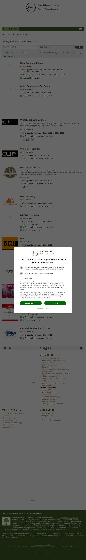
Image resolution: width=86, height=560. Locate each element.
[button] (43, 278)
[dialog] (43, 280)
